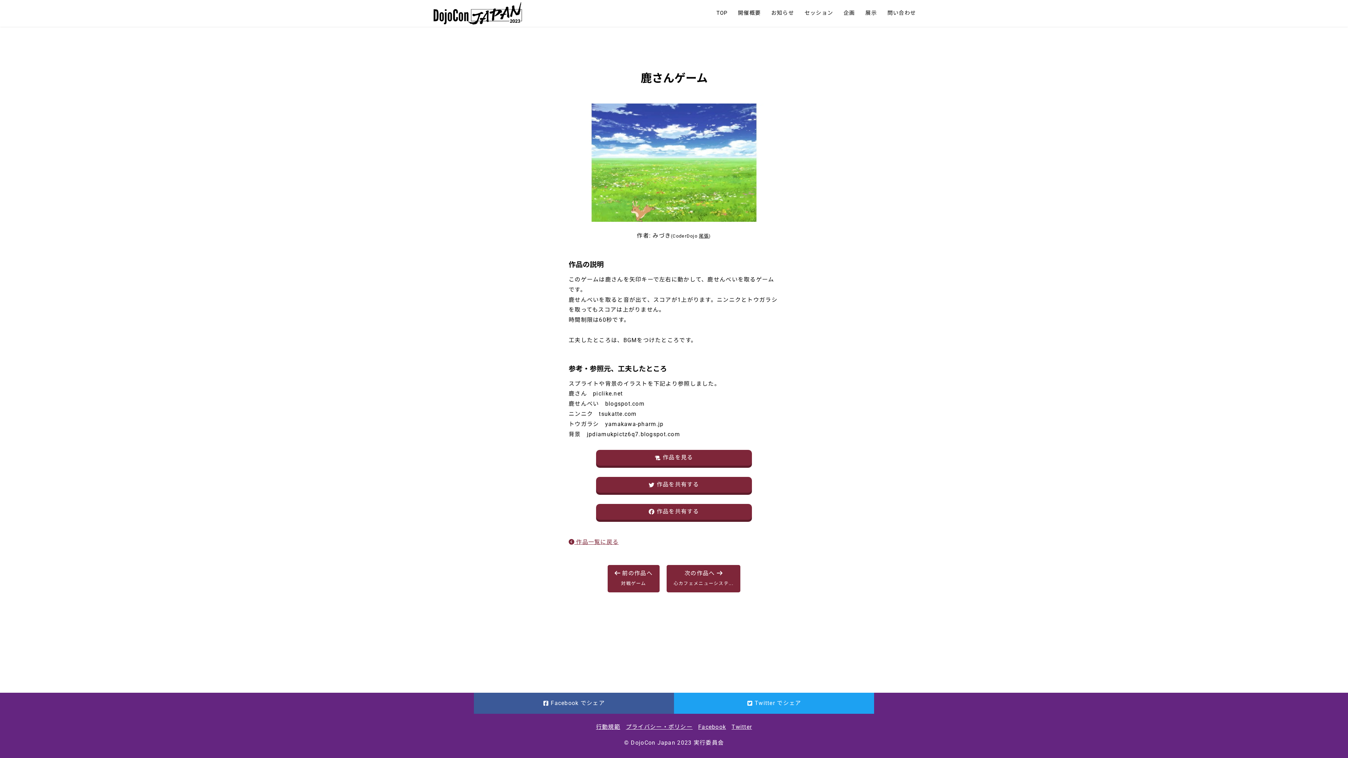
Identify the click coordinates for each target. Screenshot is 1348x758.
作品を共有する (678, 484)
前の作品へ (636, 578)
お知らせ (782, 13)
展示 (871, 13)
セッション (819, 13)
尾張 (704, 236)
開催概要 (749, 13)
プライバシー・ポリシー (659, 727)
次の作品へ (703, 578)
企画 (849, 13)
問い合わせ (901, 13)
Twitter (742, 727)
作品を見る (678, 457)
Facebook (712, 727)
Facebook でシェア (578, 703)
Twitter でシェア (778, 703)
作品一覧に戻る (596, 542)
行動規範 (608, 727)
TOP (722, 13)
